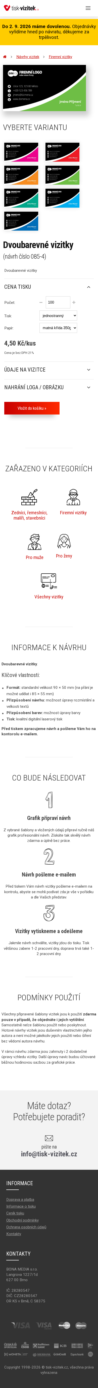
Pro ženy (64, 556)
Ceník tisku (15, 1213)
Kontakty (13, 1234)
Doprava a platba (20, 1199)
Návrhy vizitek (27, 57)
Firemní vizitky (60, 57)
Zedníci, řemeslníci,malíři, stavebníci (29, 515)
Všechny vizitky (48, 597)
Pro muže (34, 557)
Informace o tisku (21, 1206)
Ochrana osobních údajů (26, 1227)
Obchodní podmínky (22, 1220)
